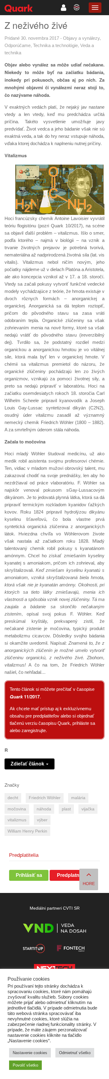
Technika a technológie (55, 45)
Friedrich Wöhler (45, 798)
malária (78, 798)
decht (13, 798)
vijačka (87, 809)
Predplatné (69, 875)
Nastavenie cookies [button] (30, 1052)
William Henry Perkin (27, 831)
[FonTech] (70, 949)
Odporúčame (18, 45)
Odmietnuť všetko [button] (75, 1052)
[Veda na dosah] (54, 929)
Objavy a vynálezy (81, 38)
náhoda (44, 809)
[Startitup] (34, 949)
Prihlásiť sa (29, 875)
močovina (17, 809)
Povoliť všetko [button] (25, 1065)
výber (42, 820)
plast (66, 809)
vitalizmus (17, 820)
